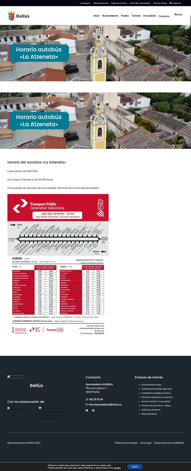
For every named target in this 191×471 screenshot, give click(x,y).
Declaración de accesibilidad (169, 442)
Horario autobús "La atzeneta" (156, 401)
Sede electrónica (119, 3)
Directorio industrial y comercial (156, 397)
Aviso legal (145, 442)
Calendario (85, 3)
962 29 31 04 (96, 399)
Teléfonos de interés (151, 409)
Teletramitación (100, 3)
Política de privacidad (126, 442)
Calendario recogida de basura (156, 393)
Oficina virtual (160, 3)
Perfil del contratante (140, 3)
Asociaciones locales (151, 384)
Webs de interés (149, 413)
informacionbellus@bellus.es (105, 404)
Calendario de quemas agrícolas (156, 388)
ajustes (117, 468)
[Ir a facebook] (87, 410)
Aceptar (134, 466)
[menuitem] (175, 3)
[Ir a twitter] (93, 410)
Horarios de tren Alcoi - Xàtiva (155, 405)
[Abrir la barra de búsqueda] (177, 15)
